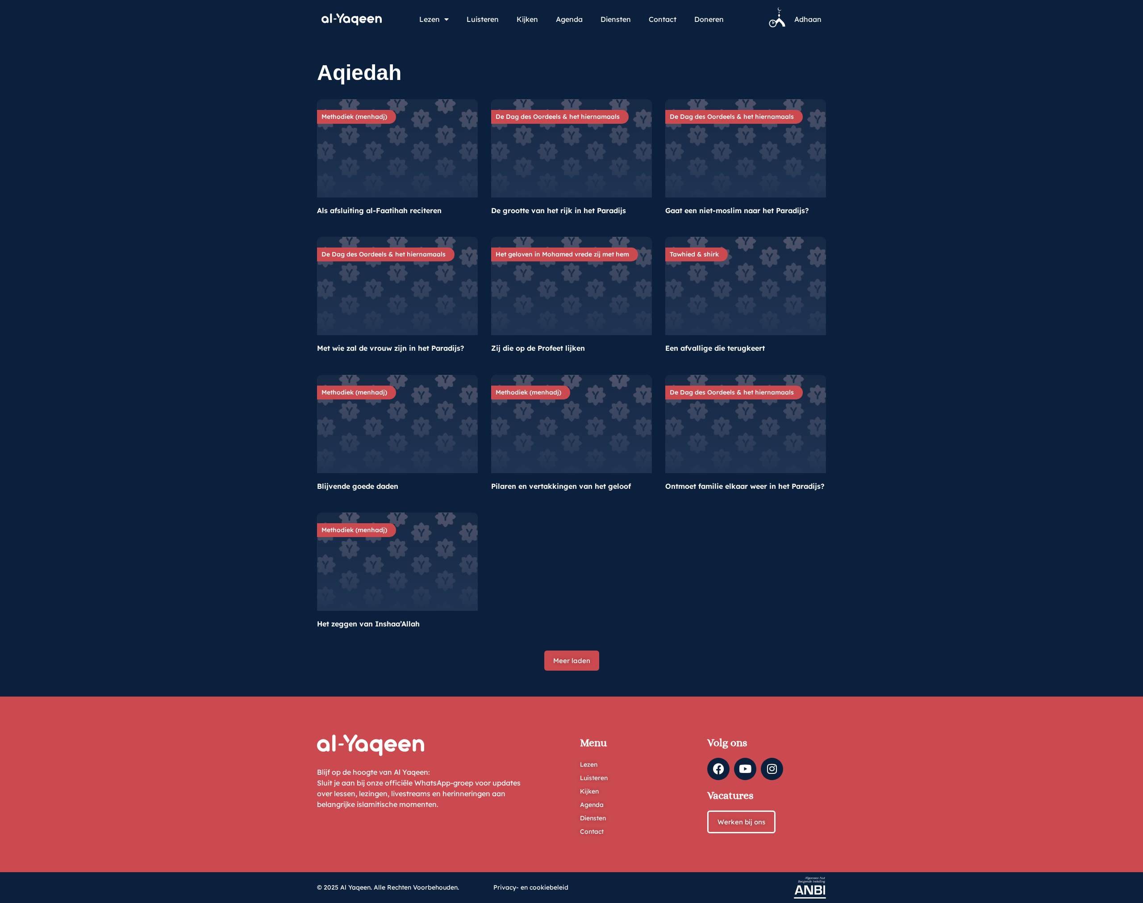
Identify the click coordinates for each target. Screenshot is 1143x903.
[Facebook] (718, 769)
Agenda (569, 19)
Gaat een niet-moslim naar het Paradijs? (737, 210)
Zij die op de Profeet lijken (538, 348)
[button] (571, 661)
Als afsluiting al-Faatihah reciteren (379, 210)
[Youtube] (745, 769)
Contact (662, 19)
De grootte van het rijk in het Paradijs (558, 210)
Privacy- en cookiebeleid (530, 887)
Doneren (709, 19)
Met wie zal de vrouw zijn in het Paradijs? (390, 348)
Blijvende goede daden (357, 486)
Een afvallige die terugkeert (715, 348)
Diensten (616, 19)
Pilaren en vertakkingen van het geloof (561, 486)
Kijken (527, 19)
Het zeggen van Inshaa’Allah (368, 623)
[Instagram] (772, 769)
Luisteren (483, 19)
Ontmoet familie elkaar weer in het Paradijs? (744, 486)
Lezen (429, 19)
